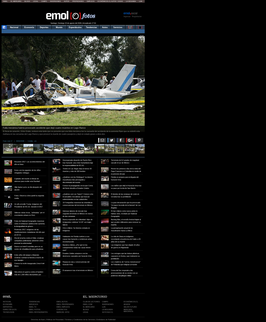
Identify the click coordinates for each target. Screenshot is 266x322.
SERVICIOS (33, 304)
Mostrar (73, 7)
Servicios (117, 27)
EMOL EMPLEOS (63, 307)
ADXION (127, 304)
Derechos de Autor (38, 319)
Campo (44, 1)
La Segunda (131, 1)
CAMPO (105, 302)
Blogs (27, 1)
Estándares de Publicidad (106, 319)
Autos (66, 1)
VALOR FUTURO (130, 307)
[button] (141, 38)
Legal (35, 1)
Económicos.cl (104, 1)
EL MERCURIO (89, 307)
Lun (140, 1)
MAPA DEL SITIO (62, 312)
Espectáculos (75, 27)
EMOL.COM (87, 304)
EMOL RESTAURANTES (38, 312)
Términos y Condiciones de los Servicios (80, 319)
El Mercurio (16, 1)
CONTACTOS (61, 309)
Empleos (91, 1)
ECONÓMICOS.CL (131, 302)
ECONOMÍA (7, 304)
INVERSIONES (107, 304)
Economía (29, 27)
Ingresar (127, 16)
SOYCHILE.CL (107, 312)
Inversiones (55, 1)
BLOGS (86, 309)
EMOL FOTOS (34, 309)
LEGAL (85, 312)
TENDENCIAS (34, 302)
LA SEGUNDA (107, 309)
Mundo (59, 27)
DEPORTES (7, 307)
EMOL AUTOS (61, 302)
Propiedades (78, 1)
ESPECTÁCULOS (9, 309)
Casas (120, 1)
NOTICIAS (7, 302)
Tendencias (91, 27)
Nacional (14, 27)
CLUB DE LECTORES (91, 302)
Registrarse (137, 16)
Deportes (44, 27)
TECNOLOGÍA (8, 312)
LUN (103, 307)
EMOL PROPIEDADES (65, 304)
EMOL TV (32, 307)
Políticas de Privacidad (54, 319)
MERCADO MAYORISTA (128, 310)
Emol (5, 1)
